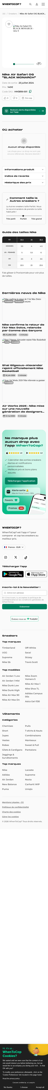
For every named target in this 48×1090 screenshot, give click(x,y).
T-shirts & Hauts (33, 730)
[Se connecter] (36, 4)
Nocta (28, 779)
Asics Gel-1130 (32, 701)
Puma (5, 789)
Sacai (28, 652)
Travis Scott (31, 662)
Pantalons (30, 750)
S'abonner (25, 606)
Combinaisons (33, 735)
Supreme (7, 657)
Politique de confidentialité (15, 807)
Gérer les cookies (10, 816)
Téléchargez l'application (21, 481)
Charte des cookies (11, 812)
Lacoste (29, 770)
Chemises (7, 726)
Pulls (28, 726)
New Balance (9, 784)
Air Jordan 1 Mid (10, 680)
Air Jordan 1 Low (11, 676)
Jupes (5, 735)
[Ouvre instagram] (5, 557)
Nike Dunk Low (10, 685)
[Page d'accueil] (11, 4)
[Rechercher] (30, 4)
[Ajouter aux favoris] (8, 24)
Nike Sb (6, 662)
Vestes (5, 740)
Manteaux (30, 740)
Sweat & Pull (32, 745)
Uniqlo (28, 789)
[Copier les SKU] (30, 91)
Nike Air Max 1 (32, 684)
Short (5, 730)
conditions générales (31, 600)
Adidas (6, 775)
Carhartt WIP (32, 784)
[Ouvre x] (15, 557)
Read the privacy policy (11, 1079)
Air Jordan (7, 779)
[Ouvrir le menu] (43, 4)
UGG (4, 652)
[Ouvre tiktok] (25, 557)
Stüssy (28, 657)
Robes (5, 745)
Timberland (8, 648)
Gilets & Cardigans (12, 750)
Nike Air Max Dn (11, 700)
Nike (4, 770)
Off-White (30, 648)
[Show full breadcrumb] (4, 14)
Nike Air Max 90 (10, 695)
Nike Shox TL (32, 688)
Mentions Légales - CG (13, 802)
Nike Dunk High (11, 690)
